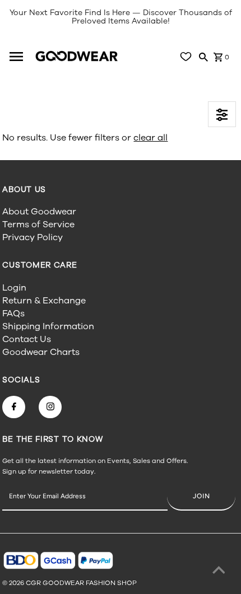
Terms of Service (38, 224)
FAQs (13, 313)
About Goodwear (39, 211)
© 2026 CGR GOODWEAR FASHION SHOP (69, 582)
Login (14, 288)
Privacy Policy (32, 237)
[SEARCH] (203, 56)
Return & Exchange (44, 300)
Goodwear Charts (41, 352)
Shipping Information (48, 326)
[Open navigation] (20, 57)
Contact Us (26, 339)
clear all (150, 138)
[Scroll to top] (218, 571)
